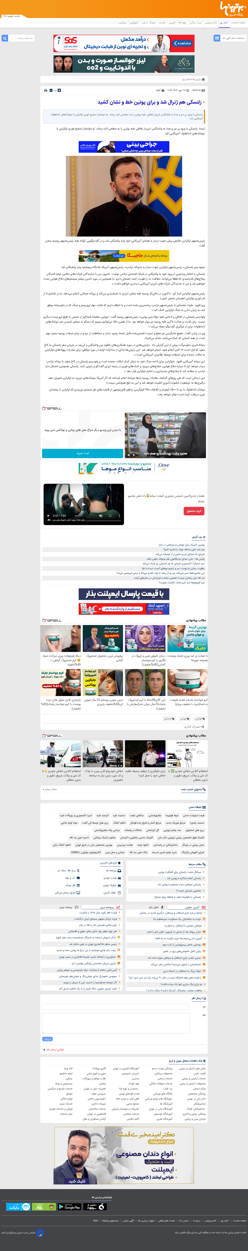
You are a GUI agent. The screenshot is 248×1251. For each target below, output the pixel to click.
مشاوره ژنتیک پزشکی (105, 838)
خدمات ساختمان (97, 1109)
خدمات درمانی (165, 1079)
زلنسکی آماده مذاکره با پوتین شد (184, 878)
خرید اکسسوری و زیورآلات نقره (76, 815)
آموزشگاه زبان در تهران (160, 1109)
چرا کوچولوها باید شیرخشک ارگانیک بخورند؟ (182, 583)
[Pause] (128, 455)
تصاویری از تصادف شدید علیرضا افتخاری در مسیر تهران (87, 957)
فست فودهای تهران (129, 1094)
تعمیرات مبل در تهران (95, 1089)
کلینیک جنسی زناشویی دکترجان (136, 838)
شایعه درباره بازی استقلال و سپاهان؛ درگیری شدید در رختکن (171, 913)
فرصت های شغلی (166, 1221)
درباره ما (197, 1221)
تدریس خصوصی (130, 1074)
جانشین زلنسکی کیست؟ (188, 891)
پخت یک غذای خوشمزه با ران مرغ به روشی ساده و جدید (86, 950)
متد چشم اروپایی (172, 830)
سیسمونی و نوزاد (63, 1084)
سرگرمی (123, 23)
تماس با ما (184, 1221)
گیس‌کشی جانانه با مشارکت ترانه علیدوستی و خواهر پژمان (87, 970)
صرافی (69, 1079)
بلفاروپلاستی (154, 815)
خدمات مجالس (131, 1114)
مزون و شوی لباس (96, 1074)
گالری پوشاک (99, 1068)
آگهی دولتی (128, 1221)
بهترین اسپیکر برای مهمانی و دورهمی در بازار (182, 545)
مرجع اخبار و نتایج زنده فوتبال (145, 823)
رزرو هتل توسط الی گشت (95, 823)
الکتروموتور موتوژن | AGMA (86, 852)
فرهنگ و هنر (149, 23)
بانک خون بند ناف (138, 852)
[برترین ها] (231, 9)
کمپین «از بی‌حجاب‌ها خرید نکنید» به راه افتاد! (178, 939)
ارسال (47, 1039)
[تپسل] (44, 408)
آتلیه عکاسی (133, 1119)
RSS (95, 1221)
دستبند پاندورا (197, 823)
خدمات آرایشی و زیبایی (194, 1079)
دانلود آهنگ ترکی (62, 845)
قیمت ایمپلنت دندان (193, 815)
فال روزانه (70, 885)
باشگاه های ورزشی (162, 1094)
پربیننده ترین (107, 907)
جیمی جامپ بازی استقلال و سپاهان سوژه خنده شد (174, 958)
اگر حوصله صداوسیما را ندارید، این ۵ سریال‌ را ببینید (90, 983)
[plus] (59, 90)
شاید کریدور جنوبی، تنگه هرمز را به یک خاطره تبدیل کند (88, 989)
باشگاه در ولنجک (133, 830)
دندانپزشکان (199, 1104)
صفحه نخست (238, 23)
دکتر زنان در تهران (196, 1099)
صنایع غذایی (132, 1104)
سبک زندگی (196, 23)
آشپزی (172, 23)
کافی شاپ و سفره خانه (127, 1099)
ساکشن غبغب (137, 815)
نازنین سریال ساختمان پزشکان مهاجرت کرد (93, 963)
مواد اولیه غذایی (69, 823)
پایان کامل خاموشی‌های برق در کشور (182, 951)
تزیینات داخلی (98, 1104)
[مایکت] (18, 1207)
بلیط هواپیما (172, 815)
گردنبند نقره (102, 815)
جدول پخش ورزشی (65, 893)
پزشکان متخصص (197, 1094)
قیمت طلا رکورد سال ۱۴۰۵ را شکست (98, 913)
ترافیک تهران (109, 885)
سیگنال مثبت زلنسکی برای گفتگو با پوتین (179, 872)
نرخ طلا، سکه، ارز (66, 871)
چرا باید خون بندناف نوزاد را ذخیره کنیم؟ (184, 549)
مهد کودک (134, 1084)
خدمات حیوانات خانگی (160, 1084)
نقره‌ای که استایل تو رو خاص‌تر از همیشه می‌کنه (180, 554)
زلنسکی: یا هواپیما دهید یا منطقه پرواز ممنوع (177, 897)
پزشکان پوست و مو (162, 1068)
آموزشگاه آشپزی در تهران (126, 1068)
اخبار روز (224, 23)
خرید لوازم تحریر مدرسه (164, 852)
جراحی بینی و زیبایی (195, 1119)
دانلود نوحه (143, 845)
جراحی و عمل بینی (115, 852)
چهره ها (183, 23)
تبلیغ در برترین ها (146, 1221)
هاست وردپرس (125, 845)
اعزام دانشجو (66, 1074)
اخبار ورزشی (211, 23)
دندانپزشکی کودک (196, 1109)
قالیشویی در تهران (96, 1114)
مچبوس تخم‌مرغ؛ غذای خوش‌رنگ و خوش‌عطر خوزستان (88, 976)
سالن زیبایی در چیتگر (193, 845)
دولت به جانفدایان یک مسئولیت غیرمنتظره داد (177, 919)
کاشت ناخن (200, 1074)
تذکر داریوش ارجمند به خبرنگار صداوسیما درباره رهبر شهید (86, 937)
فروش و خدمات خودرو (60, 1109)
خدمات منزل (65, 1104)
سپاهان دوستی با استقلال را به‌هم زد (183, 926)
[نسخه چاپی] (45, 90)
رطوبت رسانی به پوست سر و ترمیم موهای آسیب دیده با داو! (173, 568)
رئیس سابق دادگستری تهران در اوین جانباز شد (93, 944)
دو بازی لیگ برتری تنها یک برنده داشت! (181, 984)
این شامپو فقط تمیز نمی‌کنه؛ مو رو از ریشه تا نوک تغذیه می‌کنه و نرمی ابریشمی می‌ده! (161, 573)
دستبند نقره (119, 815)
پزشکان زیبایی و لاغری (194, 1114)
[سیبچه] (95, 1207)
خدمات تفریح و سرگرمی (60, 1089)
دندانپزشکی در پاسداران (165, 845)
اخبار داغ (153, 907)
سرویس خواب (98, 1094)
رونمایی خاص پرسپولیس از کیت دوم (182, 945)
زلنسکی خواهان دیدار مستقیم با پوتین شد (179, 885)
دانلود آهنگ (119, 823)
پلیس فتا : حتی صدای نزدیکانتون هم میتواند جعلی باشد (176, 559)
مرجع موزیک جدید (175, 823)
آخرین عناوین (192, 907)
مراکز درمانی (199, 1089)
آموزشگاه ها (166, 1104)
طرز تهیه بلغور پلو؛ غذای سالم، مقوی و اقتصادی (93, 931)
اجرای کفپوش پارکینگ (192, 852)
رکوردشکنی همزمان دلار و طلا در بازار (98, 925)
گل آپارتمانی (152, 830)
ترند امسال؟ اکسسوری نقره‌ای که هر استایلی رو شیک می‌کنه (174, 564)
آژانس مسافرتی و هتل (94, 1119)
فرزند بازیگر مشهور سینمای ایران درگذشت (95, 919)
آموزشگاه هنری (164, 1119)
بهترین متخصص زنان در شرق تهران (93, 845)
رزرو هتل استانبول (195, 830)
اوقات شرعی (109, 893)
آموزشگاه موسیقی (163, 1114)
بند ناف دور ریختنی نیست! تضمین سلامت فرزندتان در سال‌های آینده (169, 578)
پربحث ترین (65, 907)
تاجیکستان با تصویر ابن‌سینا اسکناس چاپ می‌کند (176, 965)
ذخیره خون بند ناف (79, 838)
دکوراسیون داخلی (97, 1099)
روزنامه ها (111, 871)
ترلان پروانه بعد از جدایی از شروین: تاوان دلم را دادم (174, 932)
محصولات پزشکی (163, 1074)
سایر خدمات (66, 1114)
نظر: (204, 1015)
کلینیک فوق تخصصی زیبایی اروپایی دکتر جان (181, 838)
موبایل (69, 1094)
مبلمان (102, 1084)
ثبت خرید (83, 453)
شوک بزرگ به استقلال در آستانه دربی (182, 971)
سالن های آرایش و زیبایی (192, 1068)
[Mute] (134, 455)
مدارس (135, 1079)
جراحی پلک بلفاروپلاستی (107, 830)
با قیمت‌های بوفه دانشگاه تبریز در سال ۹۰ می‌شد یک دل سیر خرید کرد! (165, 978)
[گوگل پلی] (69, 1207)
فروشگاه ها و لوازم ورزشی (158, 1099)
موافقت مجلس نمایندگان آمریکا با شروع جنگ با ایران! (174, 991)
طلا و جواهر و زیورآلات (94, 1079)
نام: (204, 1007)
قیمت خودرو (110, 878)
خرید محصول (194, 511)
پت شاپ (168, 1089)
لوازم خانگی (66, 1099)
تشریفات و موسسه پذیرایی (125, 1109)
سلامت (162, 23)
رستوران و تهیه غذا (129, 1089)
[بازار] (44, 1207)
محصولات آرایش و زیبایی (193, 1084)
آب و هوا (70, 878)
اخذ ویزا (68, 1068)
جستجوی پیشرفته (110, 1221)
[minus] (51, 90)
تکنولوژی (135, 23)
